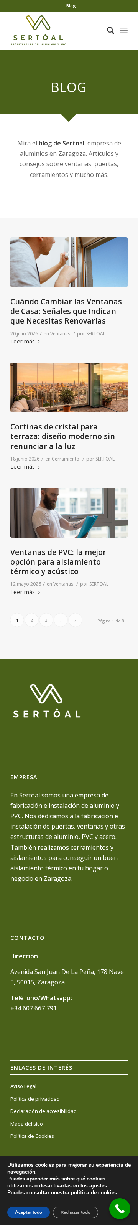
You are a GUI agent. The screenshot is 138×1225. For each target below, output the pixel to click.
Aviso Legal (23, 1086)
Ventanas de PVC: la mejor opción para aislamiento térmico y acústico (58, 562)
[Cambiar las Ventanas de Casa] (69, 262)
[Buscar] (106, 30)
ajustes (98, 1185)
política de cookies (94, 1192)
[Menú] (124, 30)
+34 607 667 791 (33, 1008)
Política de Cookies (32, 1136)
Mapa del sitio (26, 1123)
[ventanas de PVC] (69, 512)
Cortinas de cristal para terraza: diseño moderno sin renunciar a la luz (62, 436)
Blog (71, 5)
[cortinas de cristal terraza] (69, 387)
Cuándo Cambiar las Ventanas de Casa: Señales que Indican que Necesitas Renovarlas (66, 311)
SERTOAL (95, 333)
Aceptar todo (28, 1212)
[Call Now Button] (119, 1208)
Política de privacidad (35, 1098)
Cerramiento (65, 459)
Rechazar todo (75, 1212)
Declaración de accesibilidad (43, 1111)
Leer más (22, 341)
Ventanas (60, 333)
